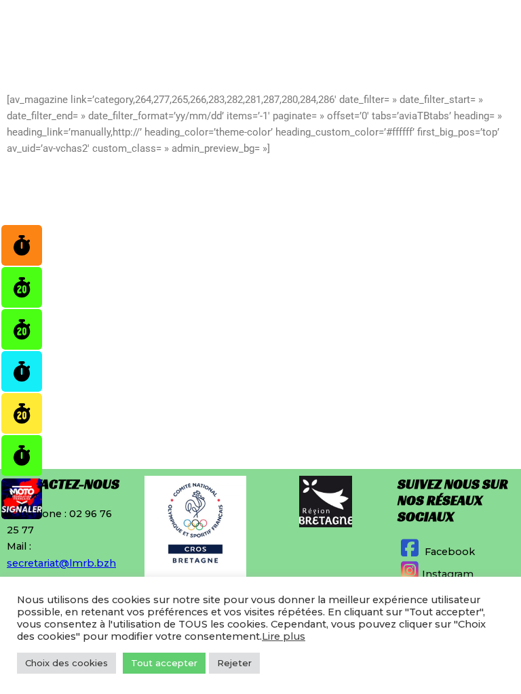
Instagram (448, 574)
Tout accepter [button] (164, 662)
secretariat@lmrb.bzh (61, 563)
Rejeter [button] (234, 662)
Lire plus (283, 636)
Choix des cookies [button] (66, 662)
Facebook (448, 552)
